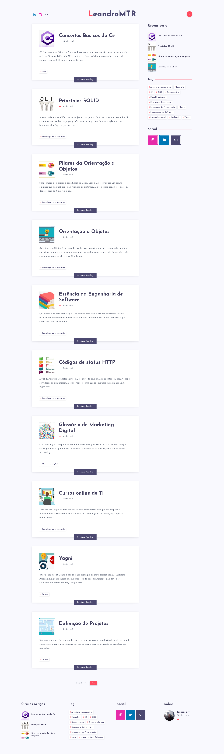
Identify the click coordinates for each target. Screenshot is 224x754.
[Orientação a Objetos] (152, 67)
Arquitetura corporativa (160, 87)
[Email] (46, 14)
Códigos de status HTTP (87, 362)
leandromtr (183, 712)
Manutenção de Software (161, 112)
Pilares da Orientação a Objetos (174, 57)
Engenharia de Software (161, 102)
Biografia (180, 87)
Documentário (173, 92)
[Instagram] (40, 14)
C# (151, 92)
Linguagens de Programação (162, 107)
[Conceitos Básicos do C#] (152, 36)
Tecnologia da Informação (53, 137)
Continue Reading (85, 80)
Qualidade (175, 117)
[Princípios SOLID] (152, 46)
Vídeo (187, 117)
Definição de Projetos (83, 623)
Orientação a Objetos (84, 231)
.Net (44, 72)
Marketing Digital (50, 464)
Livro (182, 107)
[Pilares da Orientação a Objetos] (152, 57)
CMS (160, 92)
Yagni (65, 558)
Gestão (45, 594)
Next (93, 683)
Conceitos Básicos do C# (87, 35)
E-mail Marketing (158, 97)
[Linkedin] (34, 14)
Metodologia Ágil (158, 117)
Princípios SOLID (79, 101)
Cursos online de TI (81, 493)
